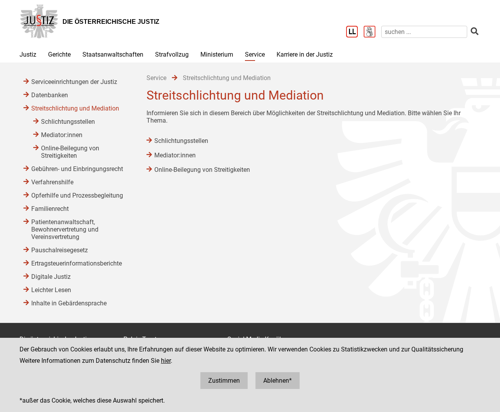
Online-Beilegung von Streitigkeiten (202, 169)
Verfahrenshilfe (52, 182)
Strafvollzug (172, 54)
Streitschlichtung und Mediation (75, 108)
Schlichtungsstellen (181, 140)
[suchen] (474, 31)
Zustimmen (224, 380)
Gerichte (59, 54)
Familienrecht (50, 208)
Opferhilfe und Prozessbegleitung (77, 195)
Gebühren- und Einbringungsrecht (77, 169)
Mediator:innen (175, 155)
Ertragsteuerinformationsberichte (76, 263)
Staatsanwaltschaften (112, 54)
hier (166, 360)
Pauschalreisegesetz (59, 250)
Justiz (28, 54)
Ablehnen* (277, 380)
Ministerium (216, 54)
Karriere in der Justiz (305, 54)
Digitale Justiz (51, 276)
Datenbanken (49, 95)
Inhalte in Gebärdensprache (69, 303)
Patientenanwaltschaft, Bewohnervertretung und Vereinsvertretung (64, 229)
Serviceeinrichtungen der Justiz (74, 82)
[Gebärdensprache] (372, 32)
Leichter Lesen (51, 290)
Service (255, 54)
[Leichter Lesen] (355, 32)
